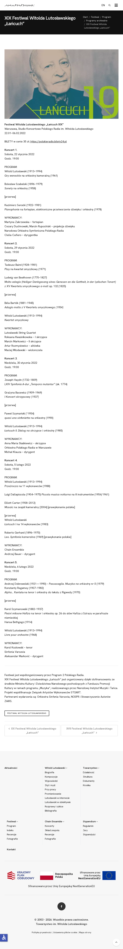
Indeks (10, 830)
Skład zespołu (52, 830)
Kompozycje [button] (51, 776)
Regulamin (88, 826)
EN (103, 5)
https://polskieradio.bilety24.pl (48, 141)
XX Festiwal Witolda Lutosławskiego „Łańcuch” (33, 730)
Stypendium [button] (90, 821)
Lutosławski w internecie (57, 798)
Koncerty (49, 826)
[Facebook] (61, 906)
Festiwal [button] (11, 821)
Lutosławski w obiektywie (58, 802)
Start (85, 17)
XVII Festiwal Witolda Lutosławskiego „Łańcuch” (89, 730)
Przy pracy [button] (50, 789)
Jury (85, 830)
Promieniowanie (53, 793)
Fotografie (12, 838)
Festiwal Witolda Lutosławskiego (26, 713)
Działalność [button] (88, 772)
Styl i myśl (50, 785)
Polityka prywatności (41, 932)
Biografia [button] (49, 772)
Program (106, 17)
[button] (116, 5)
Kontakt (11, 849)
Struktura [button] (88, 776)
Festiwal (95, 17)
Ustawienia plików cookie (65, 932)
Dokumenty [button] (89, 780)
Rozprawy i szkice (54, 806)
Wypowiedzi (51, 780)
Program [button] (11, 826)
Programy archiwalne (96, 20)
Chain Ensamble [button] (54, 821)
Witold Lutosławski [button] (55, 767)
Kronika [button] (87, 785)
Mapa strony (85, 932)
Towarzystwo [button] (90, 767)
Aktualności (10, 767)
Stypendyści (89, 834)
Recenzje (11, 834)
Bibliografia (51, 810)
